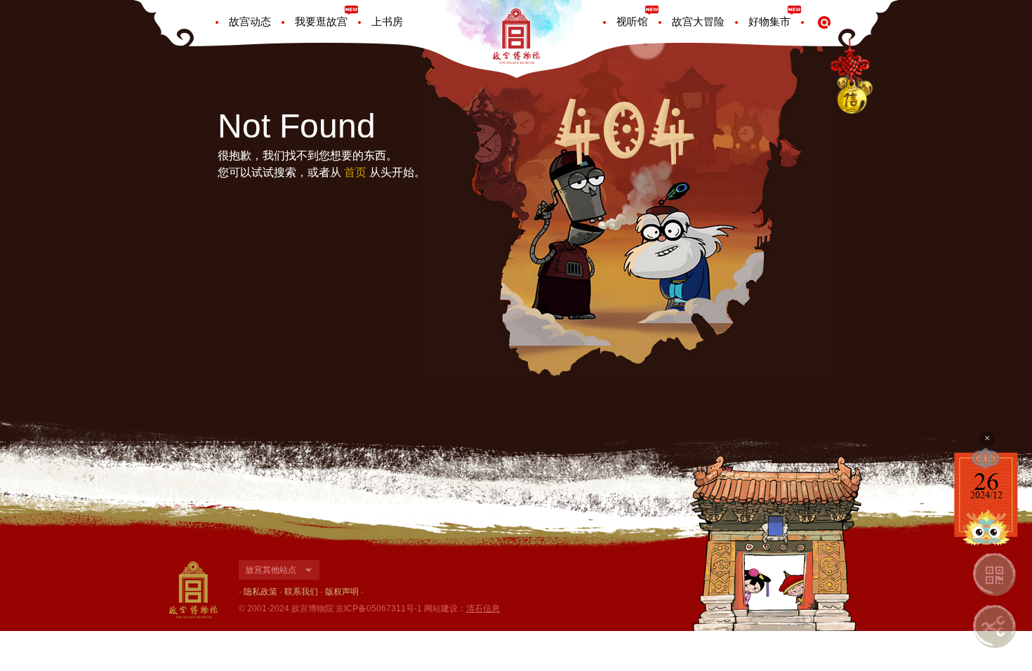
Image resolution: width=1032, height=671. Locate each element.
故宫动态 (250, 21)
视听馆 (632, 21)
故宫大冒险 (698, 21)
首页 (355, 172)
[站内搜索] (824, 22)
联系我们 (301, 592)
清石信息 (483, 608)
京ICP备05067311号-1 (379, 608)
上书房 (387, 21)
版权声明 (342, 592)
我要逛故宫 (321, 21)
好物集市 (769, 21)
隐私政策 (260, 592)
